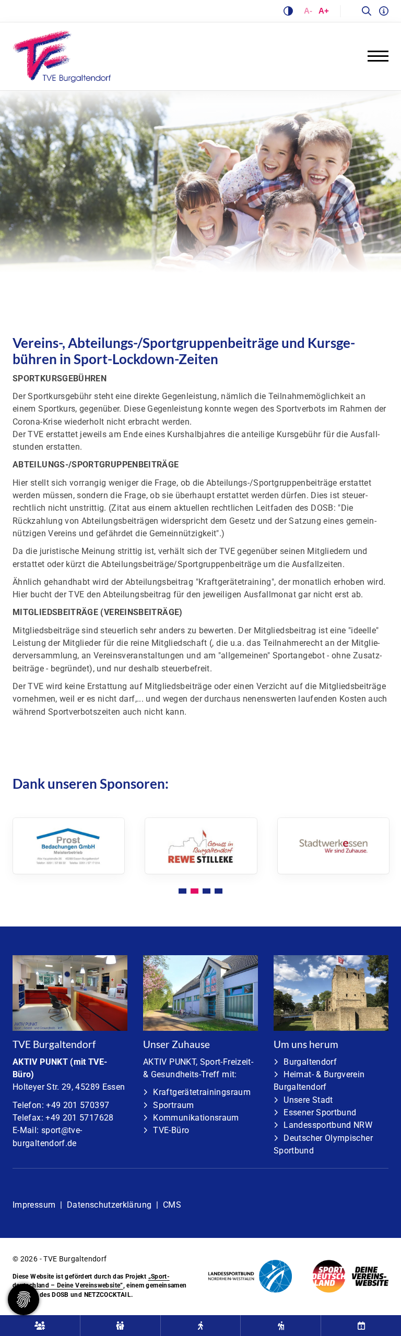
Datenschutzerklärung (109, 1205)
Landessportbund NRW (328, 1125)
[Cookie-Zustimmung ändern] (23, 1299)
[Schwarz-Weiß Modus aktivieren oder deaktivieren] (288, 11)
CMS (172, 1205)
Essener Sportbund (320, 1112)
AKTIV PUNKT (40, 1062)
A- (308, 10)
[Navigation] (374, 56)
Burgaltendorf (310, 1062)
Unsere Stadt (308, 1100)
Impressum (34, 1205)
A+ (324, 10)
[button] (182, 891)
